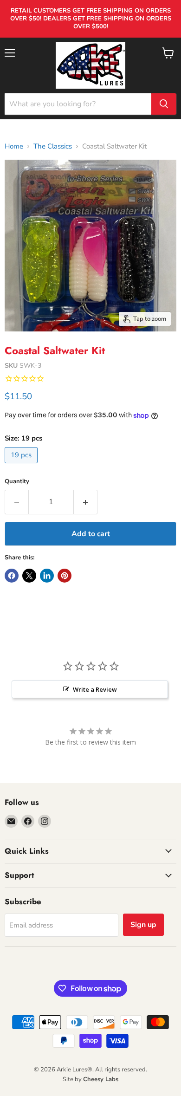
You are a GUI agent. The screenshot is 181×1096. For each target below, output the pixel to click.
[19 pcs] (22, 465)
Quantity (17, 481)
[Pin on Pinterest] (64, 576)
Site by (90, 1079)
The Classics (52, 146)
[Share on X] (29, 576)
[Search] (163, 104)
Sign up (143, 925)
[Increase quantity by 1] (85, 502)
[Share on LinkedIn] (47, 576)
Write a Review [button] (95, 689)
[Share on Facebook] (12, 576)
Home (14, 146)
